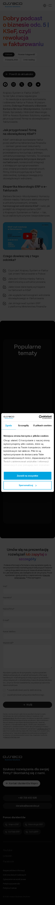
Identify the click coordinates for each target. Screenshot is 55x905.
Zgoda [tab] (8, 425)
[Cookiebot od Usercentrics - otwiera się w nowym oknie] (39, 417)
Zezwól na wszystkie (27, 475)
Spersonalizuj (26, 485)
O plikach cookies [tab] (42, 425)
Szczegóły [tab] (23, 425)
